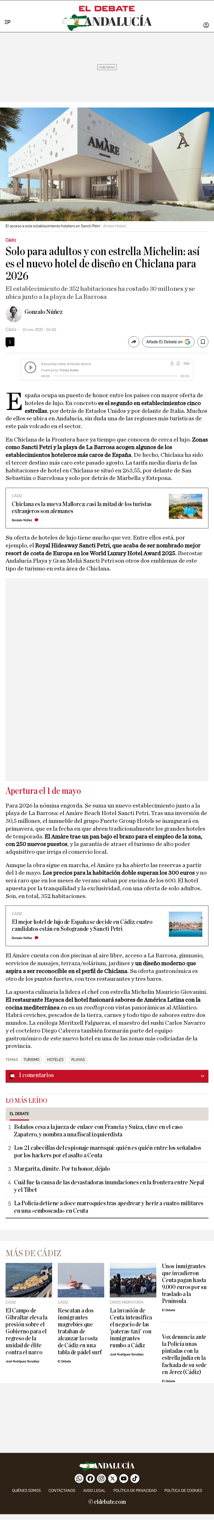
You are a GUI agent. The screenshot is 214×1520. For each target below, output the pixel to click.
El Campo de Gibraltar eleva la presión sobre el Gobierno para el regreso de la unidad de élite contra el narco (26, 1331)
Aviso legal (94, 1490)
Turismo (31, 1060)
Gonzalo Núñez (44, 312)
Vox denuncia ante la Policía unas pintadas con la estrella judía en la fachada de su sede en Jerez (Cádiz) (184, 1354)
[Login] (206, 26)
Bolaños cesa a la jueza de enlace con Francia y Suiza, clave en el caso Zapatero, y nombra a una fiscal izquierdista (98, 1131)
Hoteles (55, 1060)
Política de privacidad (135, 1490)
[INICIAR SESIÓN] (206, 26)
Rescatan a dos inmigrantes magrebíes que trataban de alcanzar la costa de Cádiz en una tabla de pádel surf (80, 1331)
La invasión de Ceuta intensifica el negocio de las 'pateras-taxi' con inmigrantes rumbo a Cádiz (131, 1328)
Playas (78, 1060)
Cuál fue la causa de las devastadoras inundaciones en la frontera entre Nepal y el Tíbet (109, 1186)
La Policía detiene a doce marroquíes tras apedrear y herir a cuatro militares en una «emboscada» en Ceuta (108, 1207)
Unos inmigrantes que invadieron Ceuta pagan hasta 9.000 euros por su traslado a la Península (184, 1283)
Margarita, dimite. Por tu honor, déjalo (62, 1168)
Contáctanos (61, 1490)
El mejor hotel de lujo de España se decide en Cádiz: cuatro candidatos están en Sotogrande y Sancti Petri (82, 925)
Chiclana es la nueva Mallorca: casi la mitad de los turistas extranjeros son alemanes (82, 507)
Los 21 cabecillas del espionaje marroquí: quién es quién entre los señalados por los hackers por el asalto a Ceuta (107, 1152)
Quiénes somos (26, 1490)
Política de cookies (183, 1490)
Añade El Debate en (164, 341)
